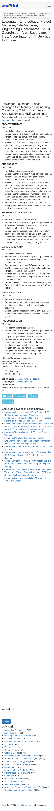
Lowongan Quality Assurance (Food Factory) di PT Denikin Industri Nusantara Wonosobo (26, 413)
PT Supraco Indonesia (22, 381)
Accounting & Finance (14, 730)
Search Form (8, 708)
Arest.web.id (23, 804)
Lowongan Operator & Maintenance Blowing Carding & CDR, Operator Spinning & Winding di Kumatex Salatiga (28, 455)
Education (8, 744)
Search (6, 721)
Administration (10, 732)
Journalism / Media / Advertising (18, 764)
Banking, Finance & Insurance (17, 735)
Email (8, 396)
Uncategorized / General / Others (19, 789)
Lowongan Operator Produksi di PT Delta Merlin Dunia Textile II (28, 448)
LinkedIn (9, 402)
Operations (9, 775)
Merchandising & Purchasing (17, 772)
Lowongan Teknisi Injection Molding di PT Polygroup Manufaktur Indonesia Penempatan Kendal (27, 419)
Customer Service (12, 738)
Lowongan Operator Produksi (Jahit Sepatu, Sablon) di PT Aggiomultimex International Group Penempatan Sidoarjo (28, 463)
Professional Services (14, 778)
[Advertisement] (27, 74)
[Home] (10, 6)
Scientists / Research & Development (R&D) (24, 787)
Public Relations (11, 781)
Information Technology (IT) (16, 761)
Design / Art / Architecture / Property (20, 741)
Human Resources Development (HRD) (22, 758)
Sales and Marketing (13, 784)
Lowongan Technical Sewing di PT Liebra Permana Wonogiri (27, 433)
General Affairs (11, 750)
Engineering (9, 747)
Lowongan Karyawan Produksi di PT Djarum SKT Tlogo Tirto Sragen (26, 479)
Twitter (34, 396)
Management (10, 767)
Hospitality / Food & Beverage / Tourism (22, 755)
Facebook (21, 396)
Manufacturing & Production (29, 378)
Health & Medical (12, 752)
